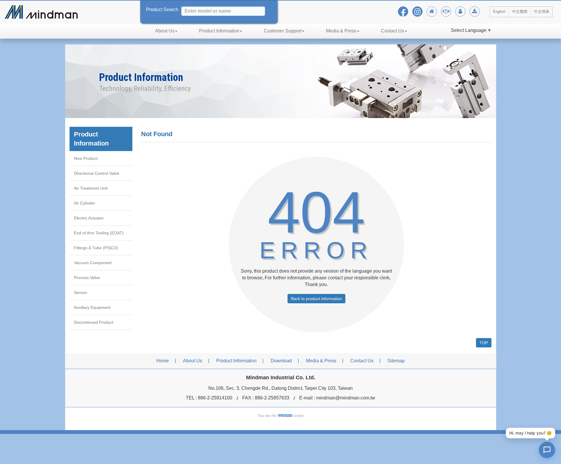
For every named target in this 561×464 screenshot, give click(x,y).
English (499, 11)
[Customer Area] (460, 11)
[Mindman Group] (446, 11)
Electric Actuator (89, 218)
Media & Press (341, 30)
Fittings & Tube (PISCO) (96, 247)
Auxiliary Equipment (92, 307)
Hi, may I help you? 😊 (530, 432)
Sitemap (396, 360)
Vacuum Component (93, 262)
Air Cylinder (84, 203)
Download (281, 360)
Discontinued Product (93, 322)
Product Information (219, 30)
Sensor (80, 292)
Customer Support (283, 30)
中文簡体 (541, 11)
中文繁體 (519, 11)
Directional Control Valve (96, 173)
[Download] (475, 11)
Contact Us (392, 30)
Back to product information (316, 298)
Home (162, 360)
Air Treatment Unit (91, 188)
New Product (86, 158)
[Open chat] (547, 450)
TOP (483, 342)
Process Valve (87, 277)
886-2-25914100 (215, 397)
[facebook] (403, 11)
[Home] (432, 11)
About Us (164, 30)
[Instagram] (417, 11)
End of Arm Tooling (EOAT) (99, 233)
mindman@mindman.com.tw (345, 397)
